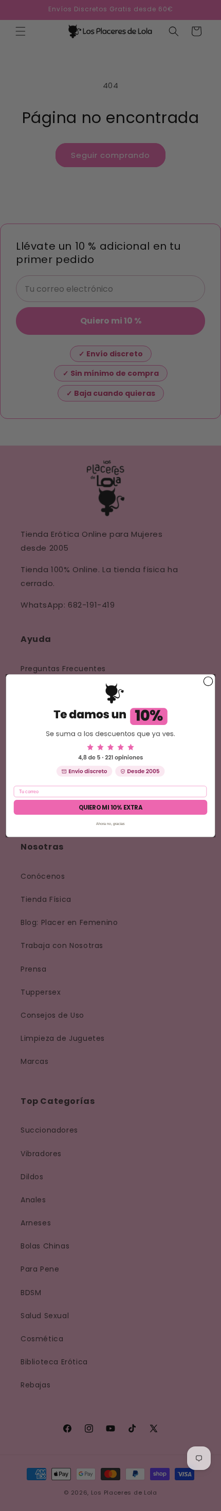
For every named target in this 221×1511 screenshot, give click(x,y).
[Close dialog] (208, 681)
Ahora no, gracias (110, 823)
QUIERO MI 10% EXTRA (111, 807)
